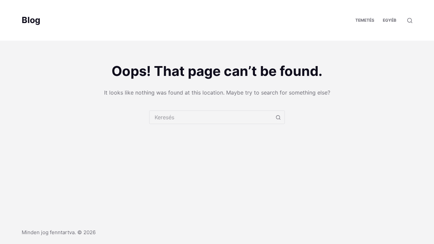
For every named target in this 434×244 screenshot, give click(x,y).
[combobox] (211, 117)
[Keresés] (409, 20)
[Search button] (278, 117)
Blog (31, 20)
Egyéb (389, 20)
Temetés (364, 20)
